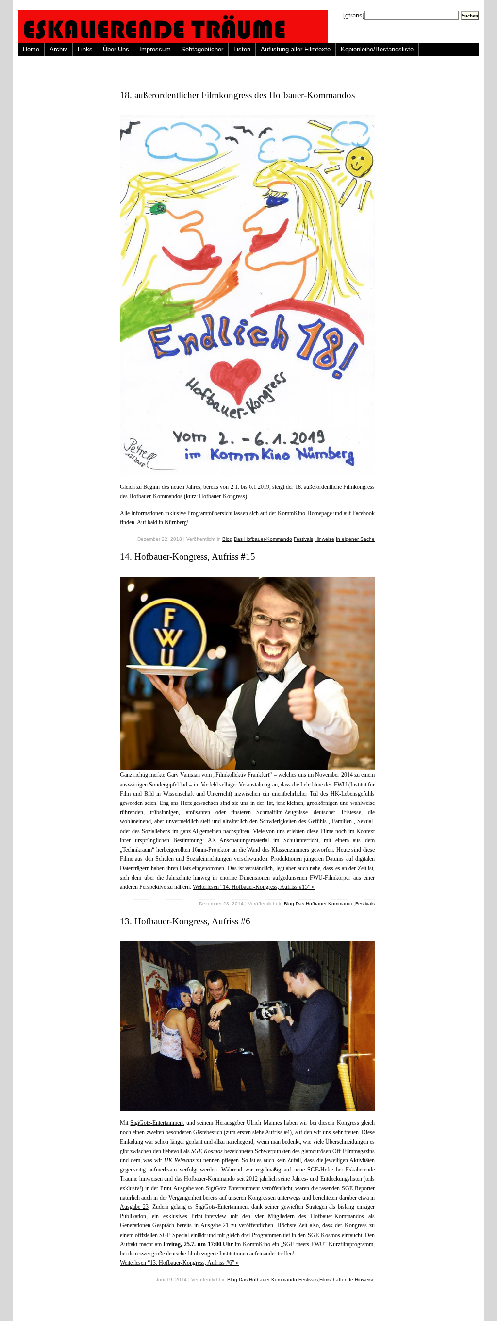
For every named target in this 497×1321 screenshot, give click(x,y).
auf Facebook (359, 513)
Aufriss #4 (277, 1132)
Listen (241, 49)
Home (31, 49)
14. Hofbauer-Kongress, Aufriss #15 (187, 557)
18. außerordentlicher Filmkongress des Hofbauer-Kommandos (237, 95)
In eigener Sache (355, 539)
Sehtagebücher (202, 49)
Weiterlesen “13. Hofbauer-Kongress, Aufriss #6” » (179, 1262)
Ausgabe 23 (134, 1207)
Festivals (303, 539)
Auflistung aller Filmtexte (296, 49)
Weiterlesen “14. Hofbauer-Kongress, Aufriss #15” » (254, 887)
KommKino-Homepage (305, 513)
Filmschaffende (336, 1279)
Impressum (155, 49)
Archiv (58, 49)
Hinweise (324, 539)
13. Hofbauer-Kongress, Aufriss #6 (185, 921)
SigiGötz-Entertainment (157, 1123)
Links (85, 49)
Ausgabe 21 (214, 1225)
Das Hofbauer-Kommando (263, 539)
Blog (227, 539)
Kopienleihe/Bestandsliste (377, 49)
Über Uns (116, 49)
